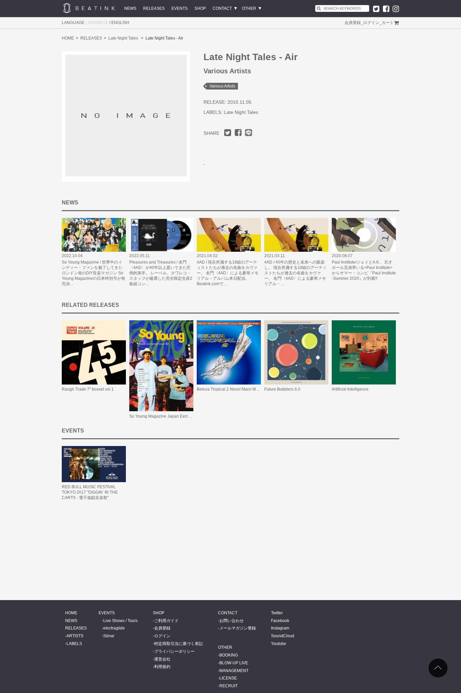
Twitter (277, 613)
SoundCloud (282, 636)
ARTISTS (74, 636)
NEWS (130, 8)
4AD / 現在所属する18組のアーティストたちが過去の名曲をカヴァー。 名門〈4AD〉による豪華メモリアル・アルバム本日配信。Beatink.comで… (228, 273)
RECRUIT (228, 686)
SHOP (200, 8)
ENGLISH (120, 22)
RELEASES (154, 8)
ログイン (371, 22)
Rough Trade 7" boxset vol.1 (88, 389)
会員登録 (353, 22)
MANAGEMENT (233, 670)
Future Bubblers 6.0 (282, 389)
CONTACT (222, 8)
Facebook (280, 620)
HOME (68, 38)
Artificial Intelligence (350, 389)
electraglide (114, 628)
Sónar (108, 636)
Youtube (278, 643)
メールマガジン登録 (237, 628)
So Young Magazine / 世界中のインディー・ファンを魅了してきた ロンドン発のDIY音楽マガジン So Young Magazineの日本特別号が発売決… (93, 273)
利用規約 (162, 666)
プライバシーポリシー (174, 651)
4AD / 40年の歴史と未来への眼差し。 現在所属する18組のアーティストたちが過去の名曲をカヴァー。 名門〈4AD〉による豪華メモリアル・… (295, 273)
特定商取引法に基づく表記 (178, 643)
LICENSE (228, 678)
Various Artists (222, 86)
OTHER (249, 8)
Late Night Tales (123, 38)
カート (388, 22)
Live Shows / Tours (120, 620)
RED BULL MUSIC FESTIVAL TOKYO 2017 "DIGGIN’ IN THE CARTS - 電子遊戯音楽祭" (90, 492)
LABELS (74, 643)
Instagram (280, 628)
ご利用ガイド (166, 620)
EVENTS (179, 8)
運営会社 (162, 659)
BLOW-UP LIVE (233, 663)
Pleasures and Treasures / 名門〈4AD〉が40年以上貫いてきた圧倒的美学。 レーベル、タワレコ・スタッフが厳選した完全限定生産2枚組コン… (160, 273)
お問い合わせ (231, 620)
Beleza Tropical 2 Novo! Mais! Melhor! (231, 389)
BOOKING (228, 655)
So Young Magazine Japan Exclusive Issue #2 (171, 416)
